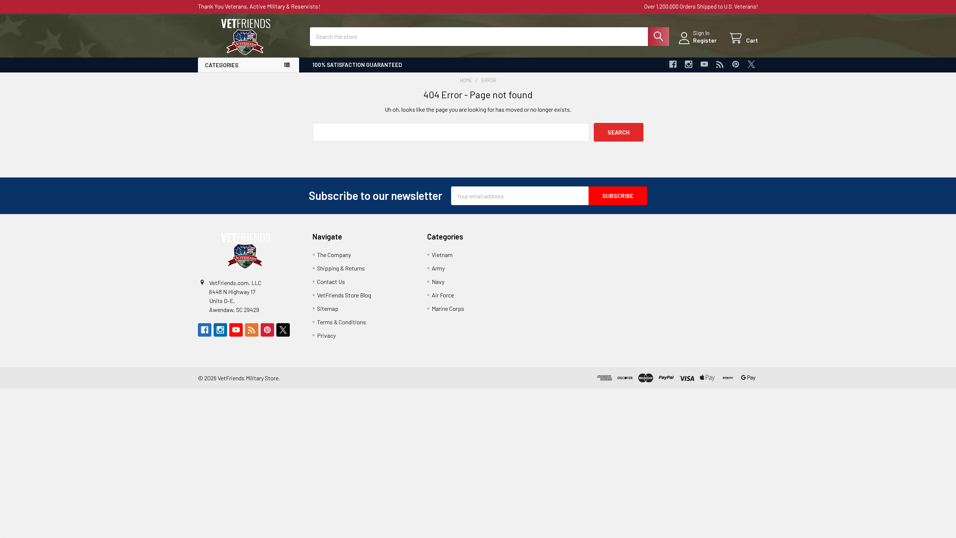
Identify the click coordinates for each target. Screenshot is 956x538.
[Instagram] (688, 64)
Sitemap (327, 308)
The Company (334, 254)
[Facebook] (673, 64)
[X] (751, 64)
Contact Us (331, 281)
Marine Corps (448, 308)
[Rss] (720, 64)
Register (705, 40)
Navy (438, 281)
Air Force (443, 295)
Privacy (326, 335)
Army (438, 268)
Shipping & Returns (341, 268)
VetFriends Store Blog (344, 295)
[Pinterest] (735, 64)
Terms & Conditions (341, 321)
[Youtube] (704, 64)
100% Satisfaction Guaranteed (357, 64)
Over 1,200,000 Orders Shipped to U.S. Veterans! (701, 6)
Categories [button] (221, 65)
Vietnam (442, 254)
